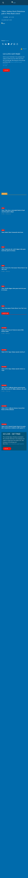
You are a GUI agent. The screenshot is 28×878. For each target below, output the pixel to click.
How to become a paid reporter (16, 444)
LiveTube (6, 17)
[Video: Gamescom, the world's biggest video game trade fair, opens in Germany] (14, 243)
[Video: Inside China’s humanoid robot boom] (14, 225)
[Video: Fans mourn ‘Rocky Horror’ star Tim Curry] (14, 301)
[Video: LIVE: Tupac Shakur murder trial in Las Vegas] (14, 363)
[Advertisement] (14, 133)
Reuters (7, 40)
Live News (4, 327)
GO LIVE (5, 65)
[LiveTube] (2, 17)
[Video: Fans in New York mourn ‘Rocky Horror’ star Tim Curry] (14, 264)
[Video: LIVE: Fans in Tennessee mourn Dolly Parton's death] (14, 326)
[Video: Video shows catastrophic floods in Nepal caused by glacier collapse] (14, 206)
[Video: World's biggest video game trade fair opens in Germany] (14, 282)
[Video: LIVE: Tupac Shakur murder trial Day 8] (14, 345)
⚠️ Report (24, 49)
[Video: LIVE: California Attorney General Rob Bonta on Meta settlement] (14, 402)
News (3, 208)
